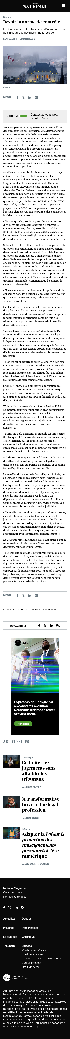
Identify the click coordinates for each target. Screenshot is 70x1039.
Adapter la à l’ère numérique (43, 845)
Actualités (9, 918)
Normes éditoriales (14, 896)
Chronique (27, 757)
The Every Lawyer (32, 954)
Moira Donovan (32, 818)
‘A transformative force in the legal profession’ (41, 805)
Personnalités (30, 927)
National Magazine (14, 888)
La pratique (10, 936)
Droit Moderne (31, 967)
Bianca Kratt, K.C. (33, 787)
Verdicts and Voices (34, 950)
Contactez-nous (12, 892)
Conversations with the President (42, 958)
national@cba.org (27, 1026)
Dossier (7, 17)
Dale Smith (12, 38)
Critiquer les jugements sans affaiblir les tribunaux (38, 771)
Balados (27, 945)
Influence (27, 829)
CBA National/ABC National (38, 864)
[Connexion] (39, 39)
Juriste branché (31, 962)
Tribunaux (9, 945)
